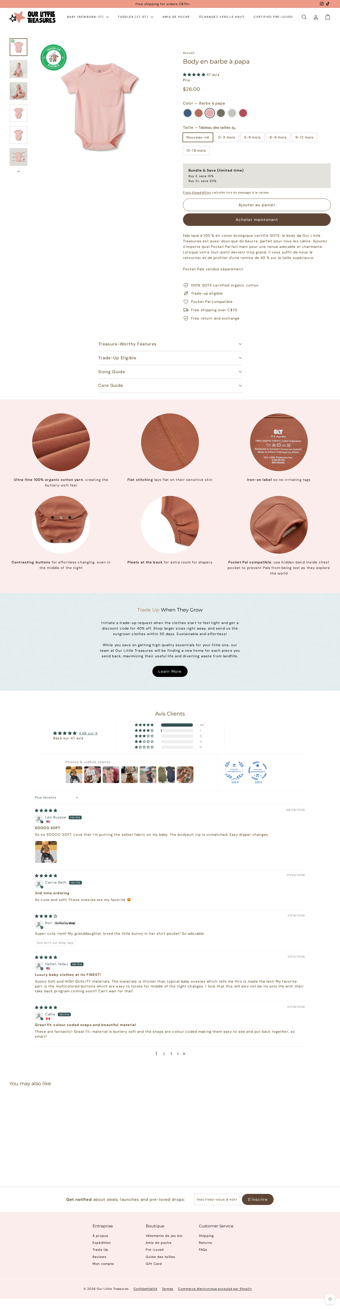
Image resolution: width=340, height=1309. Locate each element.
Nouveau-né (197, 137)
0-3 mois (226, 137)
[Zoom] (99, 106)
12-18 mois (196, 150)
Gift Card (154, 1264)
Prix (186, 80)
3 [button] (171, 1053)
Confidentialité (145, 1289)
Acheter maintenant (257, 219)
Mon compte (103, 1264)
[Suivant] (18, 170)
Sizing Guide (111, 372)
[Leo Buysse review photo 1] (46, 852)
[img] (46, 810)
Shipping (206, 1236)
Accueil (189, 53)
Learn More (170, 671)
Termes (168, 1289)
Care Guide (110, 385)
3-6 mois (252, 137)
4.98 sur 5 (88, 733)
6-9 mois (278, 137)
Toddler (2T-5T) (133, 17)
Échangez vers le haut (221, 17)
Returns (205, 1243)
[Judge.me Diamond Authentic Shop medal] (234, 771)
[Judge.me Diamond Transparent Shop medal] (257, 771)
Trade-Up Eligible (117, 358)
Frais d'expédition (197, 192)
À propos (100, 1236)
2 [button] (164, 1053)
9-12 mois (304, 137)
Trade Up (100, 1250)
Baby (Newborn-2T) (86, 17)
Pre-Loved (155, 1250)
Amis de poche (176, 17)
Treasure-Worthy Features (127, 344)
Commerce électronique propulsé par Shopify (215, 1289)
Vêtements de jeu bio (164, 1236)
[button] (195, 74)
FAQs (203, 1250)
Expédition (102, 1243)
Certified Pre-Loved (273, 17)
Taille (207, 127)
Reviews (99, 1257)
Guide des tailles (160, 1257)
